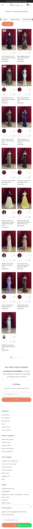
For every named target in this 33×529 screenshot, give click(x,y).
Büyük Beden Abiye (7, 439)
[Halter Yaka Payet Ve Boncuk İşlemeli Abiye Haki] (9, 117)
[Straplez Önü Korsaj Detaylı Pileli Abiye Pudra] (9, 241)
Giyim (3, 424)
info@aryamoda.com (8, 488)
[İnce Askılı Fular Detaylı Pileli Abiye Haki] (9, 158)
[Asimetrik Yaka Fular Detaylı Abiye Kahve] (24, 283)
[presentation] (14, 52)
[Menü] (2, 5)
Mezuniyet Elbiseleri (8, 448)
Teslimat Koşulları (7, 470)
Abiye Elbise (5, 415)
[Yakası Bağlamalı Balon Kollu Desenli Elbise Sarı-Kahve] (24, 39)
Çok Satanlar (6, 421)
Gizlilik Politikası (7, 467)
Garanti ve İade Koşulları (9, 464)
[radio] (4, 52)
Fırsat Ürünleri (6, 430)
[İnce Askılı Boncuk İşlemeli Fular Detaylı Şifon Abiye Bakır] (24, 241)
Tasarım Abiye (6, 427)
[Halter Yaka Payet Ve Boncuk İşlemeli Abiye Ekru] (24, 75)
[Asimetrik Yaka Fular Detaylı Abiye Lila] (9, 283)
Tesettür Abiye (6, 442)
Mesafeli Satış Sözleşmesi (10, 461)
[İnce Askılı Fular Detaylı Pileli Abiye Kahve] (24, 158)
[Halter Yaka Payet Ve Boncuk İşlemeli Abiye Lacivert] (24, 117)
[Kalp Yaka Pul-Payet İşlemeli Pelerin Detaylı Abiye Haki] (9, 75)
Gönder (16, 399)
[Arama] (30, 5)
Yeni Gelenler (6, 418)
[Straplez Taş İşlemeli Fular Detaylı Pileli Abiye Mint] (9, 323)
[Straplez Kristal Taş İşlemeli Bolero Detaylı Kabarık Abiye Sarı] (24, 198)
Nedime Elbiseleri (7, 451)
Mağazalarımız (6, 476)
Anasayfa (7, 11)
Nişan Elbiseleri (6, 445)
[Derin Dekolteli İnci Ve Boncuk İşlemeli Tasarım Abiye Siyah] (9, 39)
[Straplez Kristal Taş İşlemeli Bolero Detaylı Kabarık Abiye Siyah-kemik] (9, 198)
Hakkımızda (5, 473)
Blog (3, 479)
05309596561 (5, 491)
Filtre (9, 24)
